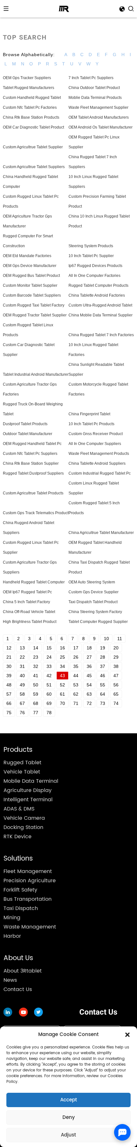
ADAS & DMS (19, 809)
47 (116, 675)
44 (75, 675)
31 (22, 666)
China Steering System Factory (95, 612)
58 (22, 694)
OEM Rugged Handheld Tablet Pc (32, 443)
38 (116, 666)
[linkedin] (8, 1012)
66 (8, 703)
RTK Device (18, 837)
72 (89, 703)
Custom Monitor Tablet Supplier (30, 285)
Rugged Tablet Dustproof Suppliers (33, 473)
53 (75, 684)
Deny (68, 1117)
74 (116, 703)
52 (62, 684)
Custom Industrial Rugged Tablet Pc (99, 473)
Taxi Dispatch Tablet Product (93, 602)
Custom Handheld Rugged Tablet (32, 97)
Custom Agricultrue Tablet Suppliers (34, 167)
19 (102, 647)
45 (89, 675)
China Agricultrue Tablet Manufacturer (101, 532)
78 (49, 712)
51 (49, 684)
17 (75, 647)
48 (8, 684)
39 (8, 675)
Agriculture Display (28, 790)
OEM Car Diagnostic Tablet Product (33, 127)
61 (62, 694)
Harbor (12, 936)
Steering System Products (90, 246)
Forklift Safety (20, 890)
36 (89, 666)
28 (102, 657)
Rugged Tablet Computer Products (98, 285)
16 (62, 647)
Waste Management (30, 927)
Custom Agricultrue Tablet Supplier (33, 147)
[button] (127, 1035)
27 (89, 657)
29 (116, 657)
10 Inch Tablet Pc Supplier (91, 256)
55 (102, 684)
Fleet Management (28, 871)
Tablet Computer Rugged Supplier (98, 621)
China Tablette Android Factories (96, 295)
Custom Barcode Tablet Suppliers (32, 295)
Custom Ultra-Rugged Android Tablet (100, 305)
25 (62, 657)
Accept (68, 1100)
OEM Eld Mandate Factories (27, 256)
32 (35, 666)
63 (89, 694)
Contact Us (18, 989)
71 (75, 703)
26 (75, 657)
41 (35, 675)
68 (35, 703)
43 (62, 675)
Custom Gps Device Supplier (93, 592)
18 (89, 647)
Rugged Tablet (22, 763)
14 (35, 647)
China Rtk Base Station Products (31, 117)
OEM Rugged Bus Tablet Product (31, 275)
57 (8, 694)
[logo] (63, 8)
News (10, 980)
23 (35, 657)
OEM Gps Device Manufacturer (29, 265)
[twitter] (23, 1012)
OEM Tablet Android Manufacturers (98, 117)
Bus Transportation (28, 899)
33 (49, 666)
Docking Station (23, 827)
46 (102, 675)
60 (49, 694)
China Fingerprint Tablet (89, 414)
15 (49, 647)
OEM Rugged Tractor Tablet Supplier (35, 315)
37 (102, 666)
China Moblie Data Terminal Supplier (100, 315)
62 (75, 694)
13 (22, 647)
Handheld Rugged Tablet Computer (34, 582)
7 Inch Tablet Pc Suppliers (90, 78)
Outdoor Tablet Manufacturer (27, 434)
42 (49, 675)
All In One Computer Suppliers (94, 443)
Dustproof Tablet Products (25, 424)
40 (22, 675)
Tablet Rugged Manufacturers (28, 87)
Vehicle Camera (24, 818)
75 (8, 712)
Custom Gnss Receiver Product (95, 434)
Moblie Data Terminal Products (95, 97)
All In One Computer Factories (94, 275)
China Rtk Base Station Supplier (31, 463)
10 (106, 638)
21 (8, 657)
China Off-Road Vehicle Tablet (29, 612)
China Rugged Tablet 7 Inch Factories (101, 335)
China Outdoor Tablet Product (94, 87)
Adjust (68, 1135)
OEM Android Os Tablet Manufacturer (100, 127)
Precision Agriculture (30, 881)
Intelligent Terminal (28, 800)
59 (35, 694)
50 (35, 684)
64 (102, 694)
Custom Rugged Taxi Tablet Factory (33, 305)
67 (22, 703)
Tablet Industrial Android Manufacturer (35, 374)
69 (49, 703)
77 (35, 712)
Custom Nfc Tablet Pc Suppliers (30, 453)
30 (8, 666)
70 (62, 703)
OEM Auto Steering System (91, 582)
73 (102, 703)
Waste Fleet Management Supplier (98, 107)
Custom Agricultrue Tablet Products (33, 493)
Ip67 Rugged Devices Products (95, 265)
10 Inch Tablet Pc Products (91, 424)
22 (22, 657)
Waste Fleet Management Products (98, 453)
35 (75, 666)
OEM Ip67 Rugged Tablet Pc (27, 592)
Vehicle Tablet (22, 772)
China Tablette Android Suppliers (97, 463)
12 (8, 647)
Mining (12, 918)
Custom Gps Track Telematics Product (35, 513)
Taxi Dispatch (21, 908)
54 (89, 684)
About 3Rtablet (23, 971)
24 (49, 657)
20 (116, 647)
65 (116, 694)
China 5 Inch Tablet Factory (26, 602)
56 (116, 684)
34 (62, 666)
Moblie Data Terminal (31, 781)
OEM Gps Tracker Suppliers (27, 78)
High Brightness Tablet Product (29, 621)
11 (119, 638)
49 (22, 684)
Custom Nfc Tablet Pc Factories (30, 107)
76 (22, 712)
